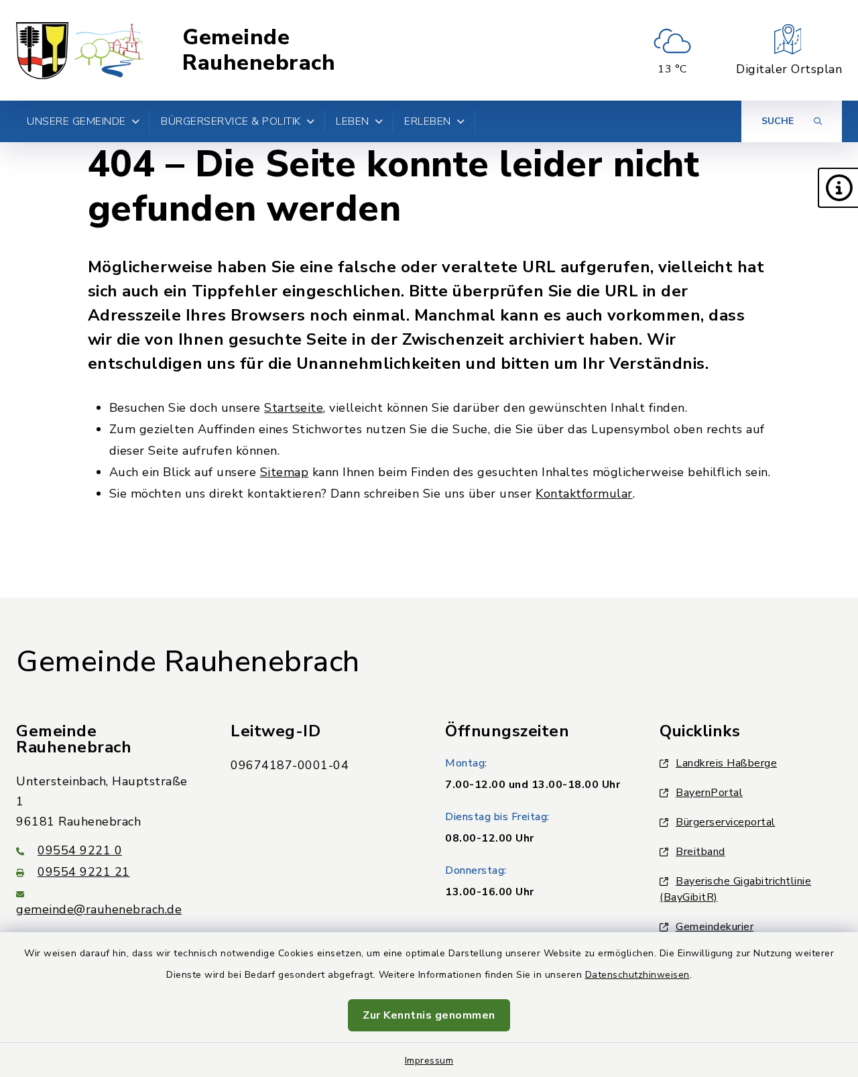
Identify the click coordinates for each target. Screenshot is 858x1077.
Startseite (293, 408)
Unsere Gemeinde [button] (76, 121)
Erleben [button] (427, 121)
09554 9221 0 (80, 850)
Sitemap (284, 472)
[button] (838, 188)
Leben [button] (352, 121)
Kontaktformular (584, 494)
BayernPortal (709, 792)
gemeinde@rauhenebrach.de (99, 909)
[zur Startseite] (80, 50)
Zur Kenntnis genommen (429, 1015)
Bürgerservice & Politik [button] (231, 121)
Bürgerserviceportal (726, 822)
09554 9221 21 (84, 872)
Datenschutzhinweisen (637, 974)
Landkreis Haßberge (726, 763)
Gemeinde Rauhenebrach (258, 50)
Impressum (429, 1060)
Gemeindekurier (714, 926)
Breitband (700, 851)
